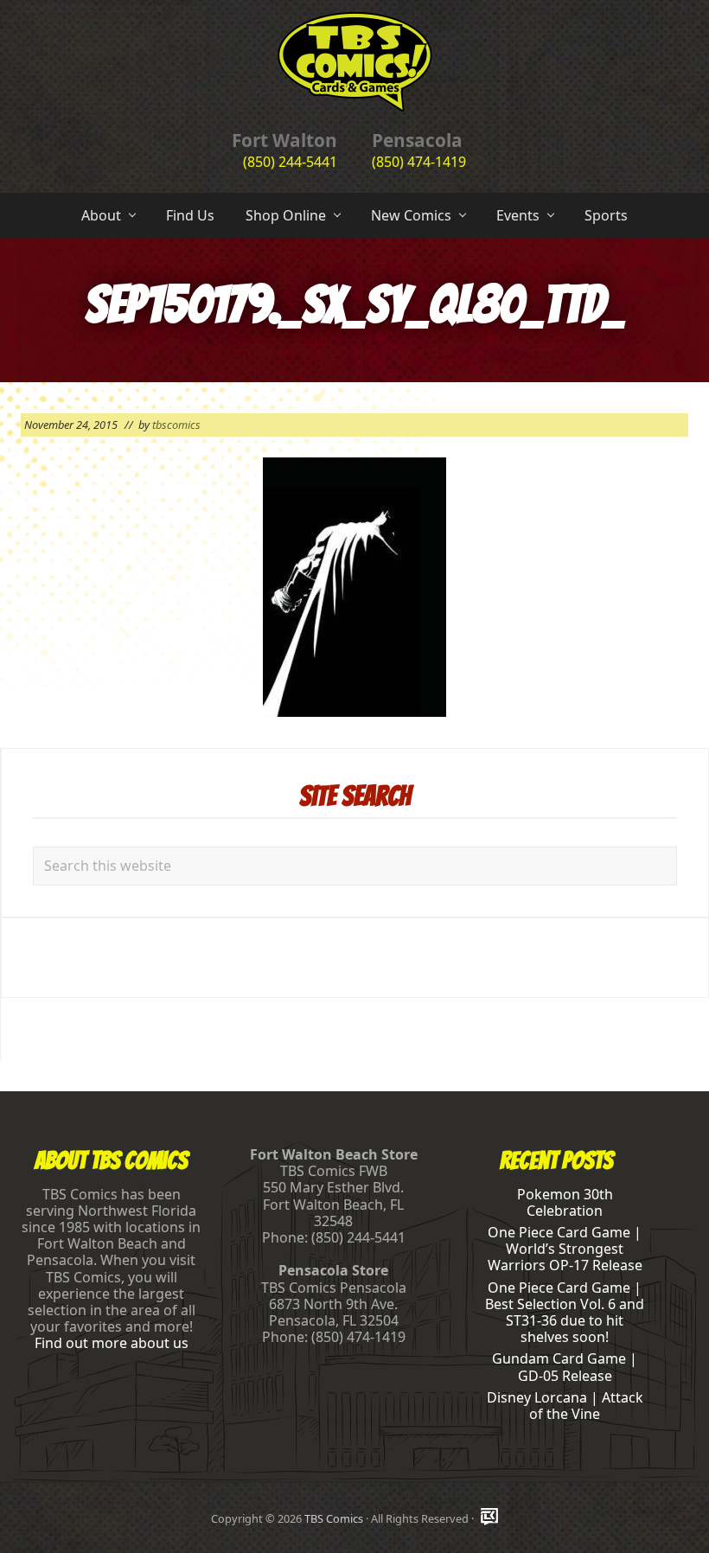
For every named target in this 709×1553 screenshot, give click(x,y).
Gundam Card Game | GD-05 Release (564, 1366)
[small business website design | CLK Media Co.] (489, 1518)
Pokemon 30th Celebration (565, 1202)
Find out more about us (111, 1342)
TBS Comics (333, 1518)
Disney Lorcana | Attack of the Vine (565, 1405)
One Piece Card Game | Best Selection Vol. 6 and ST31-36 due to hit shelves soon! (564, 1312)
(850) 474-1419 (419, 161)
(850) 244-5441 (290, 161)
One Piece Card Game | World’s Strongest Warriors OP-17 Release (565, 1249)
